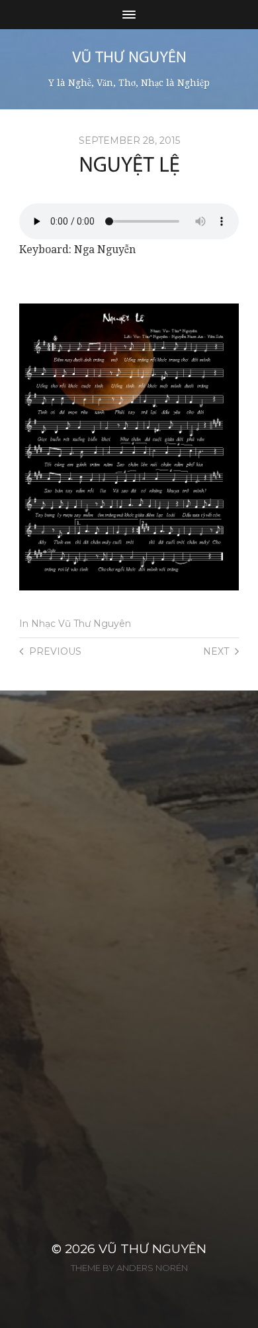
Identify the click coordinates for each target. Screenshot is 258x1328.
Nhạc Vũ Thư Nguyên (81, 624)
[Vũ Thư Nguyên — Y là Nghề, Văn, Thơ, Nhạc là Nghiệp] (129, 56)
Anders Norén (152, 1267)
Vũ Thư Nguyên (152, 1248)
